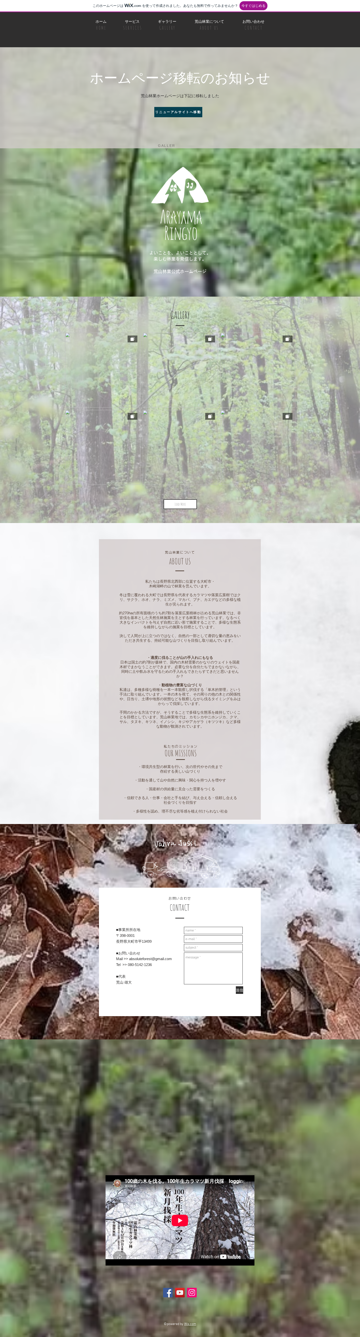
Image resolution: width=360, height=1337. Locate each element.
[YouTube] (180, 1292)
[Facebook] (168, 1292)
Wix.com (190, 1324)
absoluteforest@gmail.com (150, 959)
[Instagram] (192, 1292)
